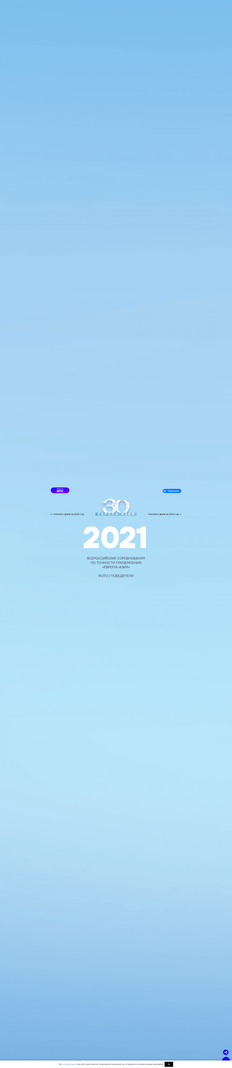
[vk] (150, 490)
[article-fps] (81, 490)
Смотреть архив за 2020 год (68, 514)
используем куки (68, 1064)
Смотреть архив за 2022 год (163, 514)
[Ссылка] (116, 507)
